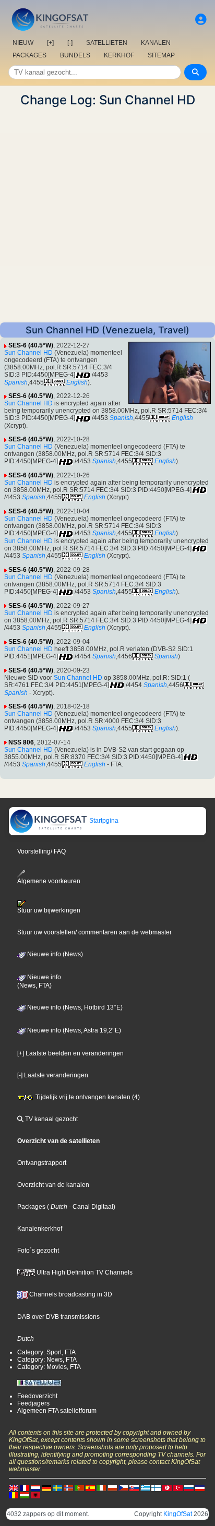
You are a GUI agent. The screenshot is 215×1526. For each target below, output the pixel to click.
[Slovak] (134, 1487)
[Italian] (101, 1487)
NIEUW (23, 42)
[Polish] (112, 1487)
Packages (31, 1206)
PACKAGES (29, 55)
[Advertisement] (107, 214)
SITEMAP (161, 55)
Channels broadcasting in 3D (70, 1294)
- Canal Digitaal (90, 1206)
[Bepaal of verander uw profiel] (201, 19)
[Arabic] (167, 1487)
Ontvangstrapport (41, 1163)
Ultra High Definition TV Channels (84, 1272)
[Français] (24, 1487)
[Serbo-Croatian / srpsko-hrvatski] (200, 1487)
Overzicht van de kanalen (53, 1184)
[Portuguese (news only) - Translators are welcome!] (79, 1487)
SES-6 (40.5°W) (30, 345)
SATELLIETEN (106, 42)
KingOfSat (177, 1514)
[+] (50, 42)
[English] (13, 1487)
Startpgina (103, 820)
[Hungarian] (24, 1494)
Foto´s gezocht (38, 1250)
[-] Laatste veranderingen (52, 1075)
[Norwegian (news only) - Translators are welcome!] (68, 1487)
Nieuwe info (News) (54, 954)
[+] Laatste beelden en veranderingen (70, 1053)
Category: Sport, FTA (46, 1352)
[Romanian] (13, 1494)
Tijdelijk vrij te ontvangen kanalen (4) (87, 1097)
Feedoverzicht (37, 1396)
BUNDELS (75, 55)
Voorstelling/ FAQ (41, 851)
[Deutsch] (46, 1487)
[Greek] (145, 1487)
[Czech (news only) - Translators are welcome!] (123, 1487)
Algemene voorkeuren (48, 881)
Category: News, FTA (47, 1359)
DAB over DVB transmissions (58, 1316)
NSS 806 (21, 742)
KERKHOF (119, 55)
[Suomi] (156, 1487)
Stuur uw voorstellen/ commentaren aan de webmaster (94, 932)
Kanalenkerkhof (39, 1228)
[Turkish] (178, 1487)
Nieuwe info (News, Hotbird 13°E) (74, 1007)
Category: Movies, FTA (49, 1367)
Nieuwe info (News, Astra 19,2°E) (73, 1030)
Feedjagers (33, 1403)
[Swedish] (57, 1487)
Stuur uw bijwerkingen (48, 910)
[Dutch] (35, 1487)
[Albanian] (35, 1494)
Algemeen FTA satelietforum (57, 1410)
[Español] (90, 1487)
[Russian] (189, 1487)
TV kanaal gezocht (50, 1119)
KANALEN (156, 42)
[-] (70, 42)
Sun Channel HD (28, 352)
